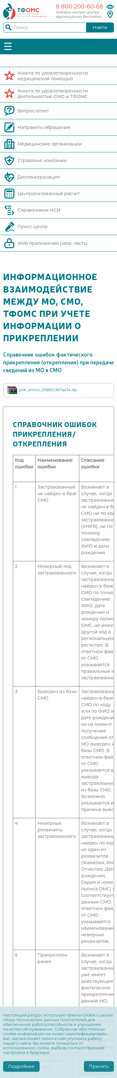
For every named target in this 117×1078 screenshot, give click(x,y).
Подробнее (21, 1066)
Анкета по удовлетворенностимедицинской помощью (52, 75)
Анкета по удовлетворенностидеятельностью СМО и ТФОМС (52, 93)
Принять (99, 1066)
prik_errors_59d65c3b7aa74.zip (48, 389)
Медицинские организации (49, 144)
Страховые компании (42, 160)
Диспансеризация (38, 177)
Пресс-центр (32, 226)
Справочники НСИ (39, 210)
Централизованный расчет (48, 193)
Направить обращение (44, 127)
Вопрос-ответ (33, 111)
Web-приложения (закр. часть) (52, 243)
